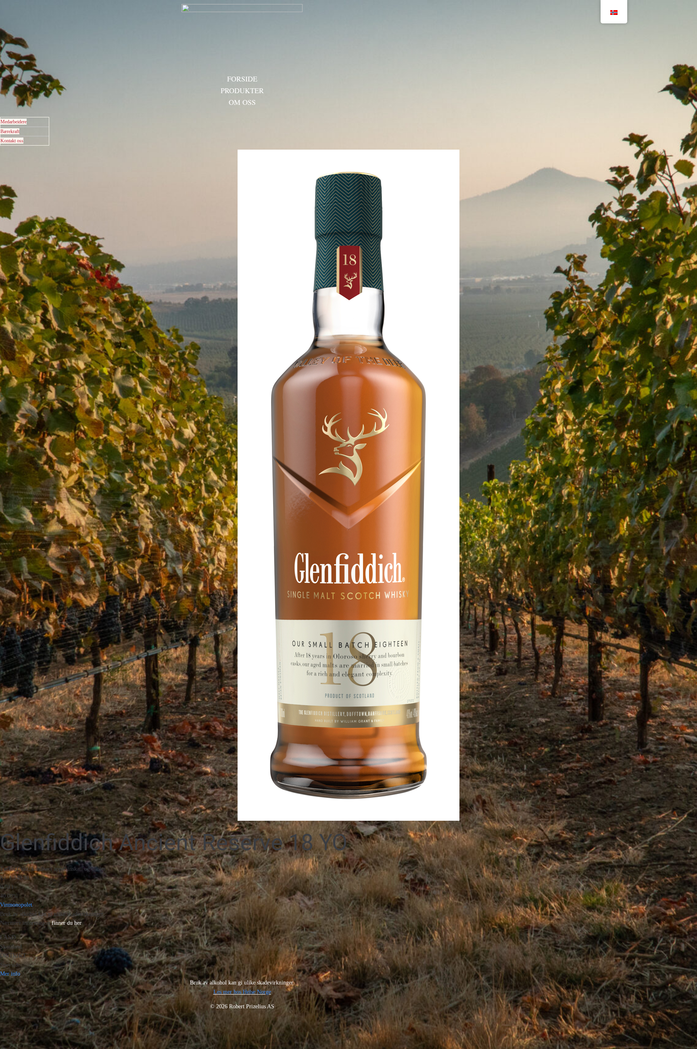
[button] (685, 1037)
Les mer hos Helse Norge (242, 992)
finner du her (66, 923)
